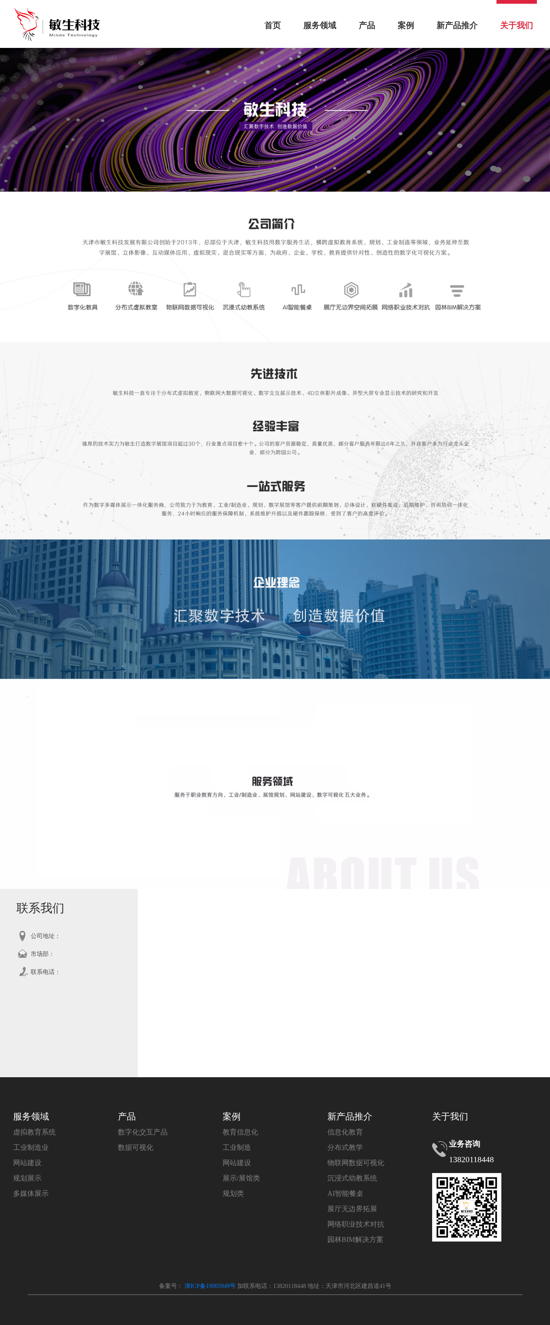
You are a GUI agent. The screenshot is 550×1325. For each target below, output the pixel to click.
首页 (273, 25)
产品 (367, 25)
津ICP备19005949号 (209, 1286)
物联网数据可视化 (355, 1163)
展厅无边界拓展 (352, 1209)
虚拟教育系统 (34, 1132)
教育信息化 (240, 1132)
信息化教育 (345, 1132)
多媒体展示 (31, 1193)
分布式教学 (345, 1147)
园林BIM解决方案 (355, 1239)
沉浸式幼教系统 (352, 1178)
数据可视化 (135, 1147)
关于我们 (516, 25)
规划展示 (27, 1178)
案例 (406, 25)
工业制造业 (31, 1147)
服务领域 (319, 25)
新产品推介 (457, 25)
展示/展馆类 (241, 1178)
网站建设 (27, 1163)
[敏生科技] (57, 10)
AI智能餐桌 (345, 1193)
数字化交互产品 (143, 1132)
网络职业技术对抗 (355, 1224)
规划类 (233, 1193)
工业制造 (237, 1147)
